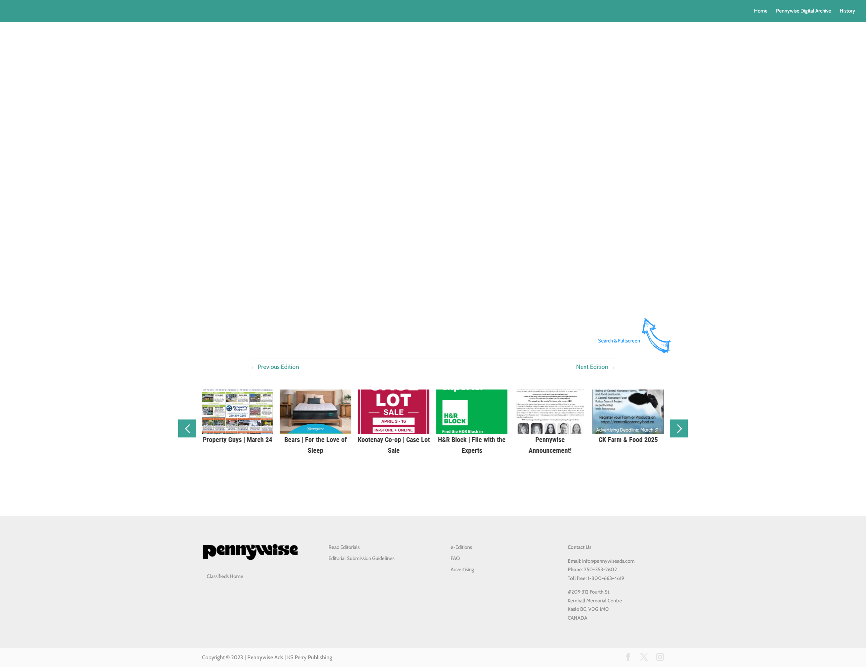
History (847, 11)
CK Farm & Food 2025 (511, 440)
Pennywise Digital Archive (803, 11)
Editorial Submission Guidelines (361, 558)
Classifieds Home (225, 576)
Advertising (462, 569)
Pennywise (260, 657)
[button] (187, 429)
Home (761, 11)
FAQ (455, 558)
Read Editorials (344, 547)
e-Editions (461, 547)
